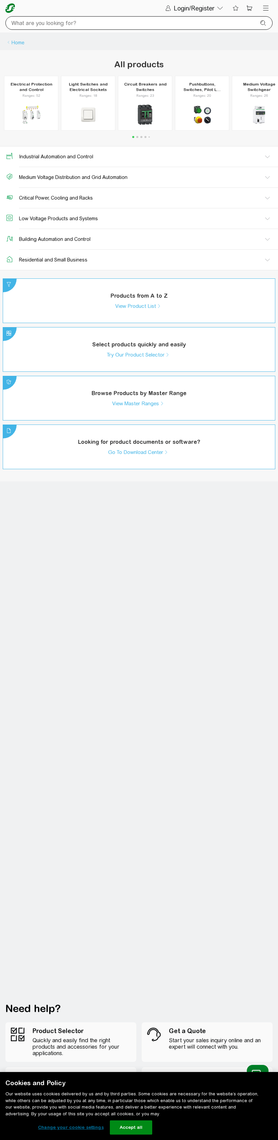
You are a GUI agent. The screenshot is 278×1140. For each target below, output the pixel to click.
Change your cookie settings (71, 1127)
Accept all (131, 1127)
